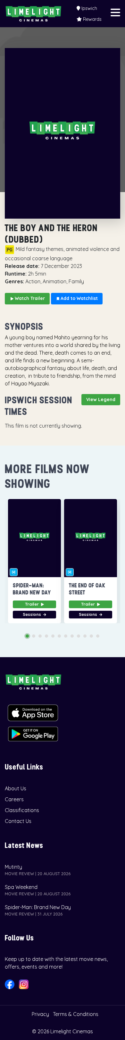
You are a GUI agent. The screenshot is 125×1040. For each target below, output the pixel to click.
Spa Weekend (21, 887)
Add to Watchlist (78, 298)
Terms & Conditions (75, 1014)
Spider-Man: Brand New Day (38, 907)
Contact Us (18, 821)
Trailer (32, 604)
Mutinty (13, 867)
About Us (15, 788)
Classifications (22, 810)
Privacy (40, 1014)
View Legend (100, 399)
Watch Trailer (29, 298)
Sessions (32, 614)
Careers (14, 799)
